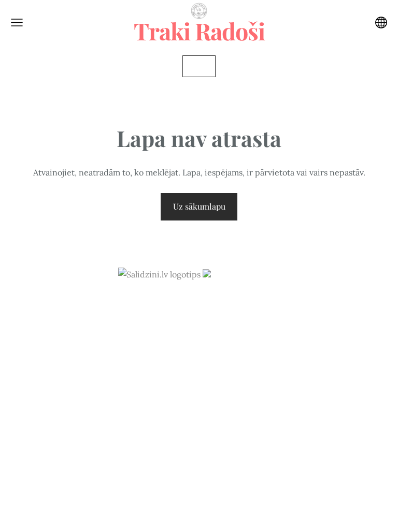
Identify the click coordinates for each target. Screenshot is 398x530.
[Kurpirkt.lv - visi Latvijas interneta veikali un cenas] (241, 274)
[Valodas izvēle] (381, 22)
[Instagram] (199, 303)
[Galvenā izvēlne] (17, 22)
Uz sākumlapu (199, 206)
